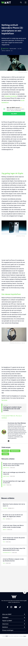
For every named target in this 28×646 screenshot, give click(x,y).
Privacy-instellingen (7, 630)
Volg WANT (14, 113)
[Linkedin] (8, 441)
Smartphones (6, 48)
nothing (5, 454)
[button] (23, 614)
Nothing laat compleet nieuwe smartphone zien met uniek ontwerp (12, 408)
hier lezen (4, 400)
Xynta (24, 636)
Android (5, 451)
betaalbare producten (11, 96)
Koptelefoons (15, 451)
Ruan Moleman (13, 48)
